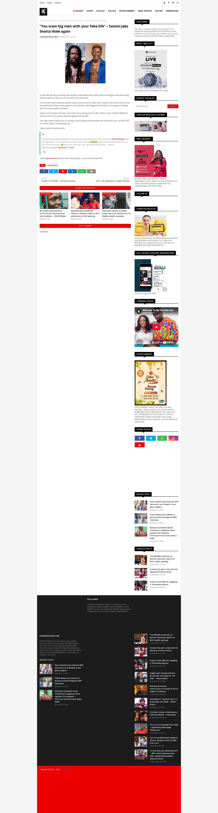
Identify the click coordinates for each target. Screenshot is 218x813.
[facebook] (168, 2)
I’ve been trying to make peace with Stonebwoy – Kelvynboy (163, 713)
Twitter (166, 810)
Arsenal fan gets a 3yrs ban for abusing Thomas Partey (164, 570)
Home (42, 3)
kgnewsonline (78, 774)
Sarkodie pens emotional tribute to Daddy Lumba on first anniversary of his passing (85, 213)
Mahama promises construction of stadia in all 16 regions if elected (164, 688)
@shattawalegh (118, 139)
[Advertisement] (176, 469)
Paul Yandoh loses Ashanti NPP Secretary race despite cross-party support (164, 504)
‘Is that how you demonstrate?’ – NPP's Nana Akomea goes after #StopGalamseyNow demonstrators (164, 755)
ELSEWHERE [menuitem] (78, 11)
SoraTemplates (54, 774)
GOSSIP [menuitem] (90, 11)
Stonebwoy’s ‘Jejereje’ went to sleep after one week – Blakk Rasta (163, 701)
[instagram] (177, 2)
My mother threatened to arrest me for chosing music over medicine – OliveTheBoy (53, 213)
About (49, 3)
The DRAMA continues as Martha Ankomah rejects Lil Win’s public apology (162, 559)
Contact (57, 3)
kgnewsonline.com (53, 158)
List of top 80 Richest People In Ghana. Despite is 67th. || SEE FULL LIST (164, 740)
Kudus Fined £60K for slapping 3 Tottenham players (163, 583)
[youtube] (164, 2)
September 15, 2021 (66, 147)
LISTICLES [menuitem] (100, 11)
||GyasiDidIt (65, 769)
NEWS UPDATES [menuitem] (145, 11)
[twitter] (173, 2)
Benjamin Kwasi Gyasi (50, 37)
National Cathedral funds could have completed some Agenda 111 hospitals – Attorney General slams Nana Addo (163, 533)
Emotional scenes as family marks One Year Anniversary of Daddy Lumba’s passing (116, 213)
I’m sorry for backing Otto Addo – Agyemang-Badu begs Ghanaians (164, 727)
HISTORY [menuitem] (159, 11)
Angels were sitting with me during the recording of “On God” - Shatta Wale (162, 675)
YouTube (175, 810)
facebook (137, 810)
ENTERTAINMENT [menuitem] (127, 11)
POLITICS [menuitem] (112, 11)
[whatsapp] (162, 438)
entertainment (51, 21)
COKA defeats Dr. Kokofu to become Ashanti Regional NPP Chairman (163, 517)
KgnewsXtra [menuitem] (172, 11)
